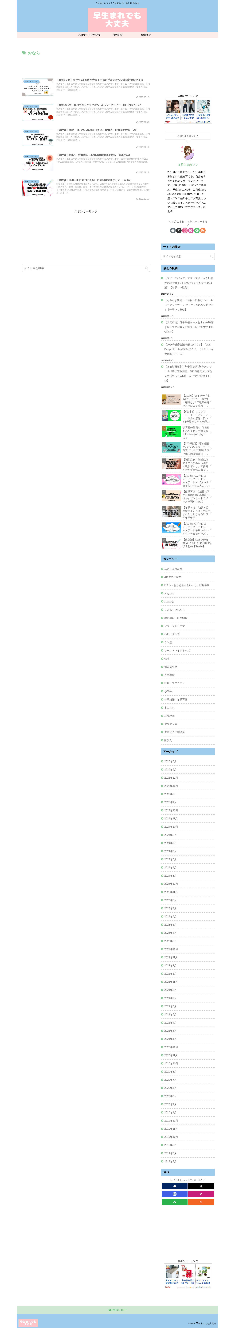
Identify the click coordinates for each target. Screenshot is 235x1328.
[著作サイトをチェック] (173, 230)
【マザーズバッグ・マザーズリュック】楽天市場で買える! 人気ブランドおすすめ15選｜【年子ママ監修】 (188, 283)
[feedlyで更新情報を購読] (197, 230)
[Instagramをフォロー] (185, 230)
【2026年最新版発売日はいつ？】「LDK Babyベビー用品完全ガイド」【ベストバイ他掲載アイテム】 (189, 349)
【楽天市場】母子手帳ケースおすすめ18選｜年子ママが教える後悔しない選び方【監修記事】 (188, 327)
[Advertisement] (86, 65)
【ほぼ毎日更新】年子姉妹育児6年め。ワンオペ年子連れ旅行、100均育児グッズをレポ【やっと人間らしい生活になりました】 (188, 373)
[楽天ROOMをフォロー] (191, 230)
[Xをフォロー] (179, 230)
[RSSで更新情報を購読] (203, 230)
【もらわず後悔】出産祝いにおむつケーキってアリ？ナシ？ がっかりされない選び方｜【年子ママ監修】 (189, 305)
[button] (146, 268)
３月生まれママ (188, 164)
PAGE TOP (118, 1310)
